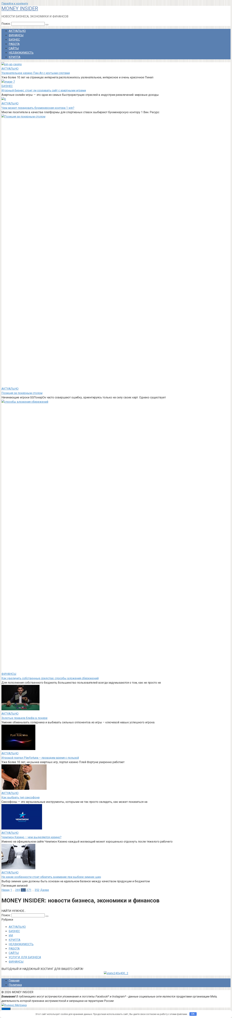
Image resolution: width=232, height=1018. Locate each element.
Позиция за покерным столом (21, 393)
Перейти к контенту (14, 3)
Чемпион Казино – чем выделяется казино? (31, 837)
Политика (15, 985)
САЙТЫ (14, 48)
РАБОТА (14, 44)
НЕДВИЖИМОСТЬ (21, 52)
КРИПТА (14, 57)
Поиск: (6, 23)
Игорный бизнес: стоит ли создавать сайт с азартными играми (43, 90)
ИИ (11, 935)
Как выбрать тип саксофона (20, 797)
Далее (44, 890)
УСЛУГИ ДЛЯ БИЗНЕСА (25, 957)
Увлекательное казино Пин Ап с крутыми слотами (35, 73)
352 (37, 890)
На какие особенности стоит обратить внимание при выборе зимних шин (51, 877)
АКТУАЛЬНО (17, 31)
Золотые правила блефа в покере (24, 718)
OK (193, 1014)
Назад (5, 890)
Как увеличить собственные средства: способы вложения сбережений (50, 678)
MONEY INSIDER (19, 8)
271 (28, 890)
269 (17, 890)
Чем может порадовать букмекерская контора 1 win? (37, 108)
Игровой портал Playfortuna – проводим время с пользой (40, 757)
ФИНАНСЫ (16, 35)
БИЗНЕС (14, 39)
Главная (14, 980)
